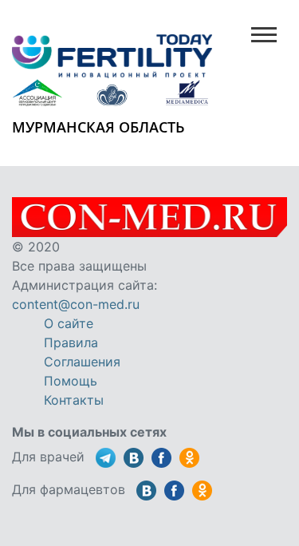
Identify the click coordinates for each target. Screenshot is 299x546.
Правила (71, 342)
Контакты (74, 400)
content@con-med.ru (76, 304)
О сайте (68, 323)
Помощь (70, 381)
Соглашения (82, 362)
